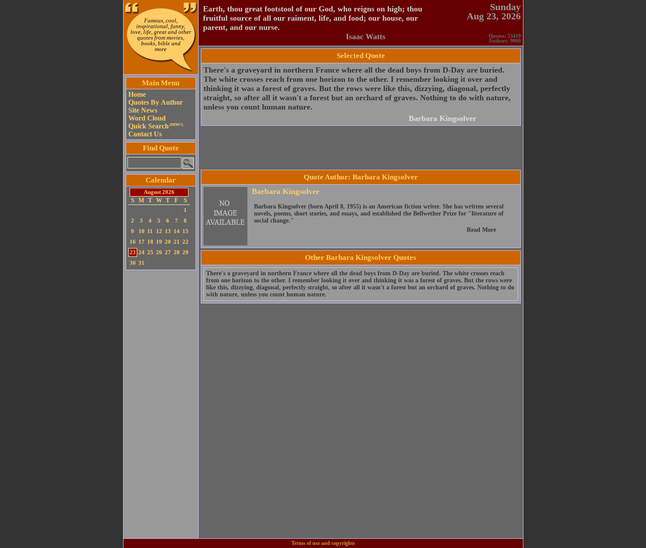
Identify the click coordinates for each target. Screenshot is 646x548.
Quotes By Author (155, 102)
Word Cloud (147, 118)
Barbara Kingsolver (442, 118)
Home (137, 94)
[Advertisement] (161, 404)
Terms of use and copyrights (323, 543)
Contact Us (145, 134)
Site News (142, 110)
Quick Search (155, 126)
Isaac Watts (365, 36)
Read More (481, 230)
